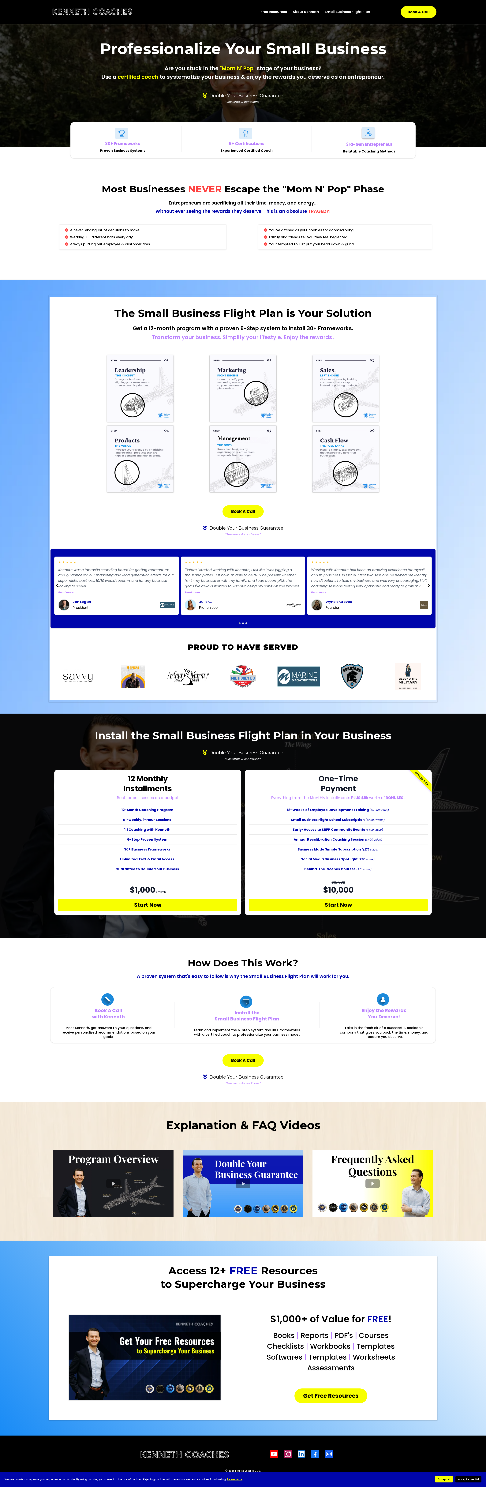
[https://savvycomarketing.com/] (78, 676)
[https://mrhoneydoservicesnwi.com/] (243, 676)
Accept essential (468, 1479)
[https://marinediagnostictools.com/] (298, 676)
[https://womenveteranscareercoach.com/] (408, 676)
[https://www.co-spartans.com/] (353, 677)
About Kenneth (306, 11)
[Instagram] (288, 1454)
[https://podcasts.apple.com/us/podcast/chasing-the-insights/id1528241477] (133, 676)
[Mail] (329, 1454)
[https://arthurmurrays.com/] (188, 676)
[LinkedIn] (301, 1454)
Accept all (444, 1479)
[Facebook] (315, 1454)
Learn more (234, 1479)
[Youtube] (274, 1454)
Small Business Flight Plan (347, 11)
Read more (65, 592)
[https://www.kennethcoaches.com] (92, 12)
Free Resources (274, 11)
